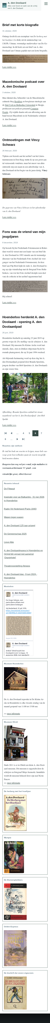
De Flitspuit (9, 489)
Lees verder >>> (9, 66)
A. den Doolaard (17, 3)
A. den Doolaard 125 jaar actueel (19, 525)
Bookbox (18, 101)
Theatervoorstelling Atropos (17, 566)
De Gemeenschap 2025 (15, 534)
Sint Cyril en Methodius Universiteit (20, 105)
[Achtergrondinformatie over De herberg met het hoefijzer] (25, 813)
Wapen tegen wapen (13, 517)
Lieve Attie (9, 542)
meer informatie (13, 713)
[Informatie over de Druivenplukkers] (25, 901)
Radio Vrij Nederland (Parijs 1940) (20, 509)
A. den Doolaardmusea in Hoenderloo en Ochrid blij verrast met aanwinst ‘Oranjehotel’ (23, 554)
